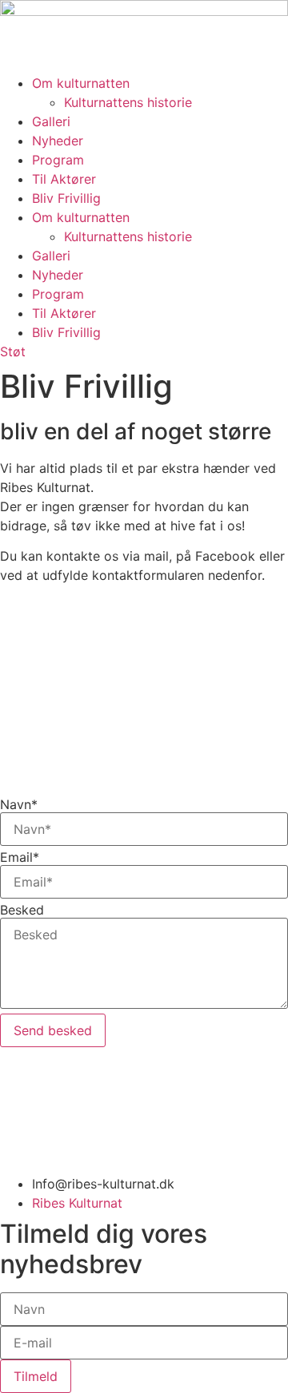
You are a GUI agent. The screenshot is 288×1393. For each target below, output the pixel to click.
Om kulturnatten (81, 83)
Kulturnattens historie (128, 102)
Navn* (19, 804)
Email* (19, 857)
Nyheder (57, 141)
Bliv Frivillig (66, 198)
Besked (22, 909)
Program (58, 160)
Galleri (51, 121)
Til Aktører (64, 179)
